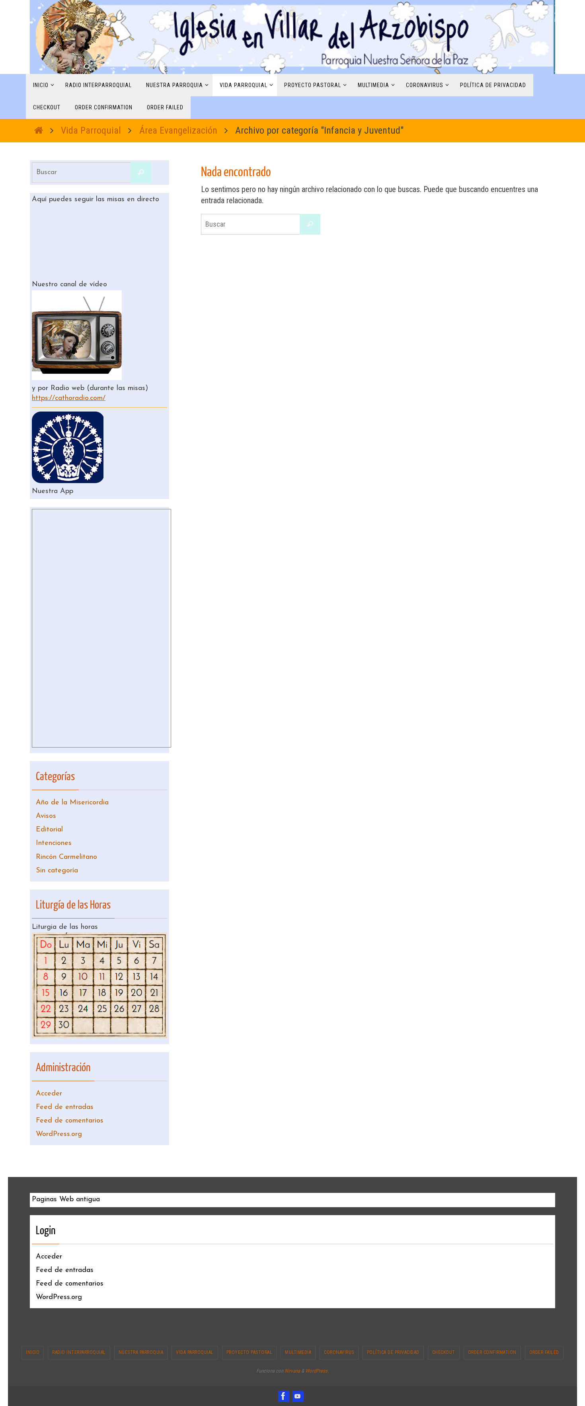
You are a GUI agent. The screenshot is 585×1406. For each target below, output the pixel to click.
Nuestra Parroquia (141, 1352)
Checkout (443, 1352)
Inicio (32, 1352)
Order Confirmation (492, 1352)
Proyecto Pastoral (249, 1352)
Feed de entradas (65, 1107)
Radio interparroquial (79, 1352)
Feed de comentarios (69, 1120)
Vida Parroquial (91, 130)
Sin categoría (57, 870)
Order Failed (544, 1352)
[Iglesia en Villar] (283, 1396)
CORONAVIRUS (339, 1352)
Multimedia (298, 1352)
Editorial (49, 829)
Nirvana (292, 1371)
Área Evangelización (178, 130)
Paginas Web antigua (66, 1199)
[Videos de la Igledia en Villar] (297, 1396)
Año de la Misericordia (72, 802)
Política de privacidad (393, 1352)
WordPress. (317, 1371)
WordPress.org (59, 1134)
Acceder (49, 1093)
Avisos (46, 816)
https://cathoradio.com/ (68, 398)
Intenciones (54, 843)
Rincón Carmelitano (66, 857)
